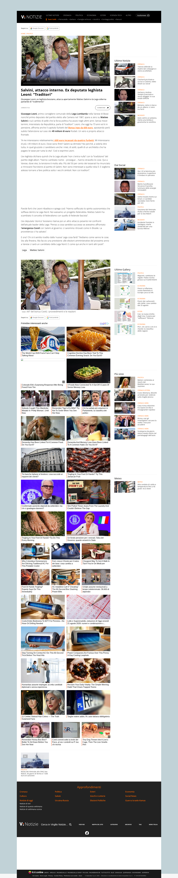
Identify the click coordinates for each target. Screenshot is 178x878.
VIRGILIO (53, 872)
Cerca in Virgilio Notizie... (54, 824)
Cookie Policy (58, 875)
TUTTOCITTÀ (105, 872)
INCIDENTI (141, 115)
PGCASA (85, 872)
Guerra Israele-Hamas (135, 800)
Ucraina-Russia (62, 800)
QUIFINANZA (127, 872)
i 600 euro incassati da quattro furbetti (73, 140)
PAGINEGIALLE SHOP (75, 872)
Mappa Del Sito (97, 824)
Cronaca (23, 792)
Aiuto (80, 875)
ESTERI (103, 15)
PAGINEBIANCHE (94, 872)
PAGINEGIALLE (62, 872)
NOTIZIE (34, 17)
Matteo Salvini (37, 250)
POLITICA (79, 15)
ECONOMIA (91, 15)
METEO (140, 482)
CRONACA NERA (143, 403)
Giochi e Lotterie (97, 796)
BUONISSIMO (136, 872)
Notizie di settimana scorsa (31, 809)
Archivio (128, 824)
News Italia (153, 824)
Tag (140, 824)
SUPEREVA (145, 872)
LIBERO (46, 872)
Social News (130, 796)
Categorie (114, 824)
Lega (24, 250)
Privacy (50, 875)
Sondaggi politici (108, 19)
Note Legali (43, 875)
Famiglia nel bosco (84, 19)
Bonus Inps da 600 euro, (80, 127)
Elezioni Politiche (97, 800)
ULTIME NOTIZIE (52, 15)
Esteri (92, 792)
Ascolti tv (96, 19)
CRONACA (67, 15)
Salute (58, 796)
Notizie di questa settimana (31, 806)
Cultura (23, 796)
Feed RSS (82, 824)
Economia (129, 792)
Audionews (141, 15)
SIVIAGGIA (118, 872)
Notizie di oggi (26, 800)
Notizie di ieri (25, 803)
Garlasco (73, 19)
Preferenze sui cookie (70, 875)
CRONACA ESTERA (144, 390)
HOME (23, 34)
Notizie (31, 824)
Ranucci (119, 19)
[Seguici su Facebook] (87, 834)
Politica (58, 792)
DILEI (112, 872)
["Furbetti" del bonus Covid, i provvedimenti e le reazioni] (65, 285)
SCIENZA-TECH (116, 15)
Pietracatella (63, 19)
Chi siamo (35, 875)
